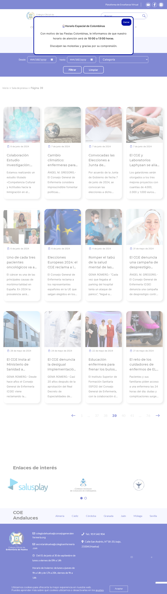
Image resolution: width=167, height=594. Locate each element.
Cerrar (126, 22)
